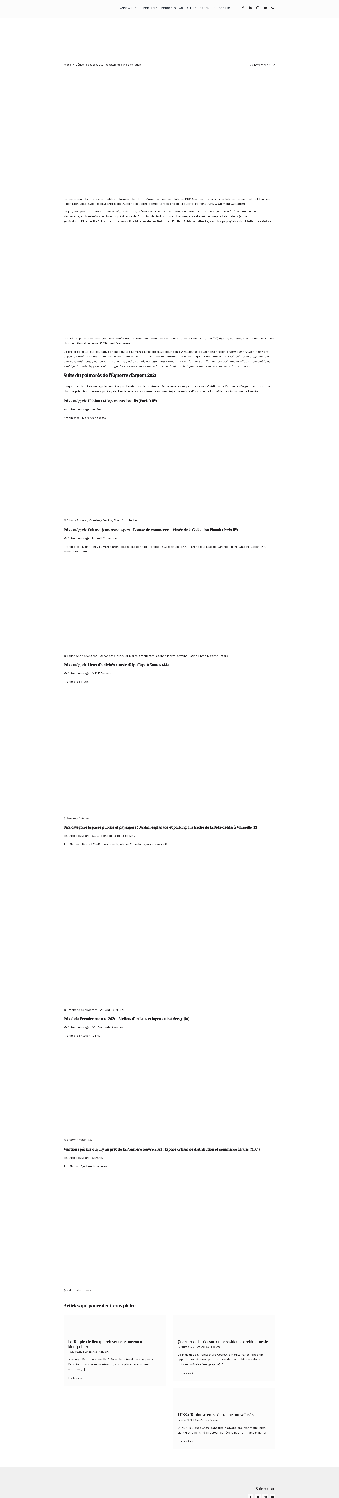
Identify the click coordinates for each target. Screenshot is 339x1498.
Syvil (84, 1166)
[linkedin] (250, 8)
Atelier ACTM (90, 1035)
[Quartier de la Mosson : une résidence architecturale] (224, 1324)
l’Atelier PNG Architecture (100, 221)
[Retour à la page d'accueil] (81, 7)
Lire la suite (75, 1378)
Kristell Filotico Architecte (100, 844)
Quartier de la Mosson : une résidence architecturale (223, 1342)
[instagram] (258, 8)
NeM (85, 546)
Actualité (104, 1352)
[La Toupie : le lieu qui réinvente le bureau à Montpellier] (115, 1324)
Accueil (68, 64)
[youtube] (265, 8)
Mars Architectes (94, 417)
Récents (216, 1347)
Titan (84, 681)
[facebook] (243, 8)
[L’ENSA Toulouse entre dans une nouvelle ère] (224, 1397)
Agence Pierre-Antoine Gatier (238, 546)
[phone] (272, 8)
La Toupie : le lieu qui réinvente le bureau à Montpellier (105, 1344)
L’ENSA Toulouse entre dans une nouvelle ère (216, 1415)
